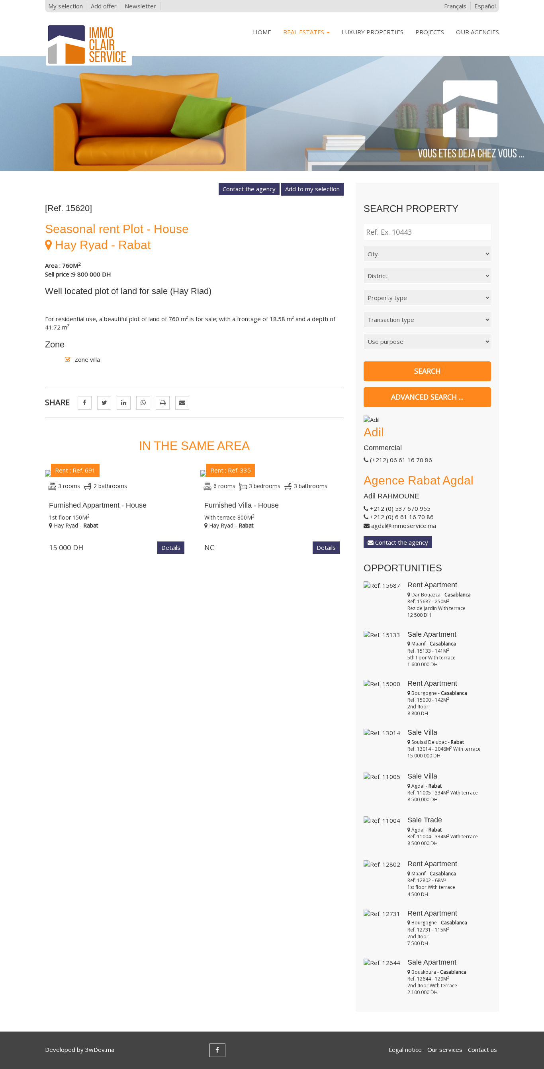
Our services (444, 1049)
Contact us (482, 1049)
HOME (262, 32)
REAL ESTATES (304, 32)
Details (170, 547)
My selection (65, 6)
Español (485, 6)
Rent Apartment (432, 585)
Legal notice (405, 1049)
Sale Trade (424, 820)
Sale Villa (422, 732)
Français (455, 6)
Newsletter (140, 6)
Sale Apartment (431, 634)
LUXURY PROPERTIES (372, 32)
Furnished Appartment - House (98, 505)
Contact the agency (249, 189)
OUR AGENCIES (477, 32)
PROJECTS (429, 32)
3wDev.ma (99, 1049)
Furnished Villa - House (241, 505)
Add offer (104, 6)
